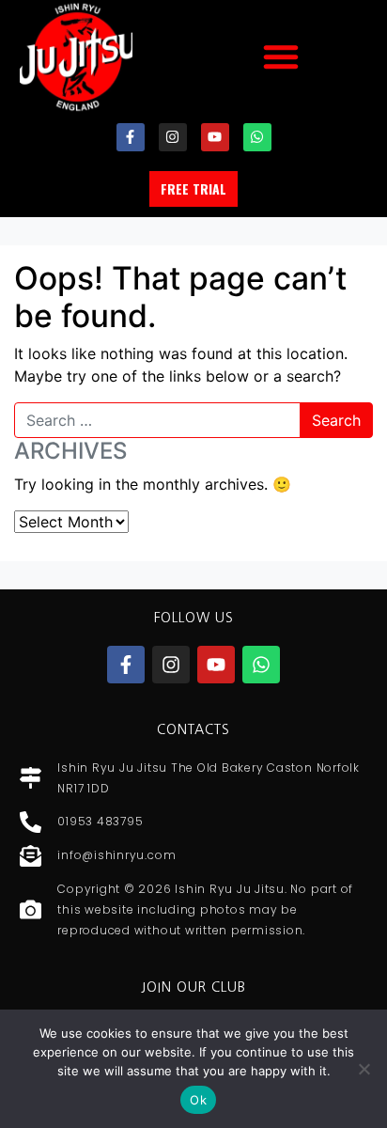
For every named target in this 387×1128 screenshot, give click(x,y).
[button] (281, 56)
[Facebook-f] (130, 137)
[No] (363, 1068)
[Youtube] (215, 137)
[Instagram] (173, 137)
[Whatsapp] (257, 137)
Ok (198, 1099)
